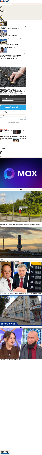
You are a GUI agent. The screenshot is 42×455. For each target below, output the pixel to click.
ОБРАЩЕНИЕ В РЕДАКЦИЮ (3, 11)
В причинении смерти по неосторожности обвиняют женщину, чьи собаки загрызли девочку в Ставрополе (10, 55)
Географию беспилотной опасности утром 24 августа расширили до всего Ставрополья (24, 225)
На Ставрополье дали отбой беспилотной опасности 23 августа (24, 293)
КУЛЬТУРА (1, 9)
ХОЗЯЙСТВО (1, 15)
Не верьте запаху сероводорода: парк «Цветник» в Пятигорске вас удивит (7, 47)
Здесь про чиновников (2, 20)
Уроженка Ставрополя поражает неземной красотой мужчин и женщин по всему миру (8, 110)
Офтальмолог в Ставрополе (10, 224)
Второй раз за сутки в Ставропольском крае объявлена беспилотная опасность (13, 261)
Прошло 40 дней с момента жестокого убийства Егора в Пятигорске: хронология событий (9, 56)
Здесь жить (1, 29)
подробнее (5, 148)
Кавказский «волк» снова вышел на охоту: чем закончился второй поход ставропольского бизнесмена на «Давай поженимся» (11, 359)
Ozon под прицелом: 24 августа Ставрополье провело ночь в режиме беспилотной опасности (8, 222)
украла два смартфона (7, 93)
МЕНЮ (0, 5)
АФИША (1, 6)
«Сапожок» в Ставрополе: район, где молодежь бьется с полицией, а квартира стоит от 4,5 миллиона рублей (11, 38)
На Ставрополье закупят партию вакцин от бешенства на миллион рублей (24, 294)
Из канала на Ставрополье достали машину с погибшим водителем (33, 224)
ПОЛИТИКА (1, 12)
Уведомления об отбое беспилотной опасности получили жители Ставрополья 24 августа (20, 224)
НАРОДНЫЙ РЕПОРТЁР (2, 10)
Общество (1, 66)
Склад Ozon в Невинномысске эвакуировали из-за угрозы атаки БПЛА (10, 225)
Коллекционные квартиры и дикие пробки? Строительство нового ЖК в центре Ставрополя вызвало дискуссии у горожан (12, 37)
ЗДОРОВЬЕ (1, 7)
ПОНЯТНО (5, 453)
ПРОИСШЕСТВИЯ (2, 13)
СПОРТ (0, 14)
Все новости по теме (2, 27)
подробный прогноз (2, 148)
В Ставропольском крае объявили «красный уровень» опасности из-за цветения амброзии (10, 293)
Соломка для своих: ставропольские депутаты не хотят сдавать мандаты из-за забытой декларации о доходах (11, 28)
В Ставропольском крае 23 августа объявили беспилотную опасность (11, 294)
